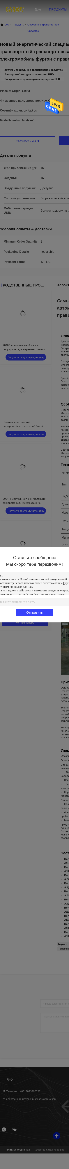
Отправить (34, 612)
